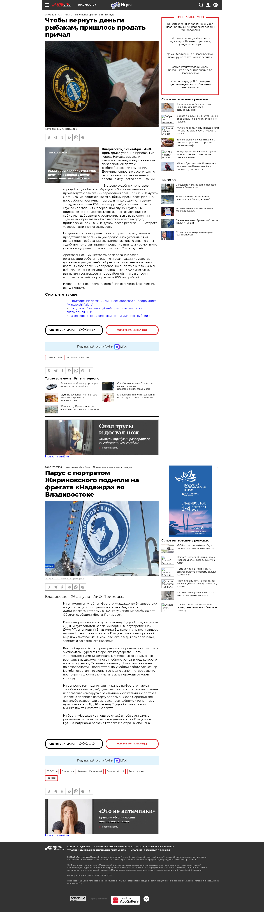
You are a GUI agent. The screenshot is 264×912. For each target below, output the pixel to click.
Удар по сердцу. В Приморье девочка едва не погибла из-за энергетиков (190, 84)
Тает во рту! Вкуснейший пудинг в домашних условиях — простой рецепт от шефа (196, 142)
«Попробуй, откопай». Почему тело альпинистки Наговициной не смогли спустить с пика (197, 166)
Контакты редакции (78, 847)
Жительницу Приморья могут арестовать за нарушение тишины (80, 407)
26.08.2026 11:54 (53, 467)
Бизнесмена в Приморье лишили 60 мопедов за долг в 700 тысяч (136, 396)
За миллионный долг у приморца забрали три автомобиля (79, 384)
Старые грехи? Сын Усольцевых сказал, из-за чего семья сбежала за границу (197, 607)
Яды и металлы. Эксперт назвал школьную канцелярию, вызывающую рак (194, 107)
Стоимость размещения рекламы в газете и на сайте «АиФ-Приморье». (134, 847)
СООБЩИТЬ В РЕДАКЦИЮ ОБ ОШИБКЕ (150, 850)
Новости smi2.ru (57, 456)
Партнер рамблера (98, 899)
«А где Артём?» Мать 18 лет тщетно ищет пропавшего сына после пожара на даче (196, 154)
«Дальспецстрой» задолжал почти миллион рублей (109, 316)
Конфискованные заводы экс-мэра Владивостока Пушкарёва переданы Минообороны (190, 27)
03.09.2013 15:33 (53, 14)
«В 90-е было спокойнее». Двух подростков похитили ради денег (196, 546)
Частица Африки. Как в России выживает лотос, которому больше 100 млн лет (196, 572)
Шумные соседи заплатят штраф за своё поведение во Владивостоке (79, 397)
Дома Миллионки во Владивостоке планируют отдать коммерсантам (190, 56)
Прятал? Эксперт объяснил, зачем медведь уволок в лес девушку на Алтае (196, 560)
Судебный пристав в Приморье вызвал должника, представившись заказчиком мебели (134, 387)
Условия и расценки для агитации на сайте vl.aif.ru (97, 850)
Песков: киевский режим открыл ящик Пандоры (194, 233)
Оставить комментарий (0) (132, 330)
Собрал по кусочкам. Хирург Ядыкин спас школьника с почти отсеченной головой (198, 119)
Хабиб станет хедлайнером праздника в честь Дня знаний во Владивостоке (190, 70)
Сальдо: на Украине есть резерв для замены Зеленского (196, 186)
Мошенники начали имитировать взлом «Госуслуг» (195, 209)
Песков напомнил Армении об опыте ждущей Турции (197, 221)
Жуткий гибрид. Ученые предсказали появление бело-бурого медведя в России (198, 130)
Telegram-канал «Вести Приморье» (64, 578)
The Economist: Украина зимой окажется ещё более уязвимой (193, 197)
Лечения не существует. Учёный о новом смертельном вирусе (195, 594)
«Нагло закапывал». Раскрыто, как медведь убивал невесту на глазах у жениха (197, 583)
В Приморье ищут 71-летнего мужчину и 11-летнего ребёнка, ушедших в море (190, 41)
